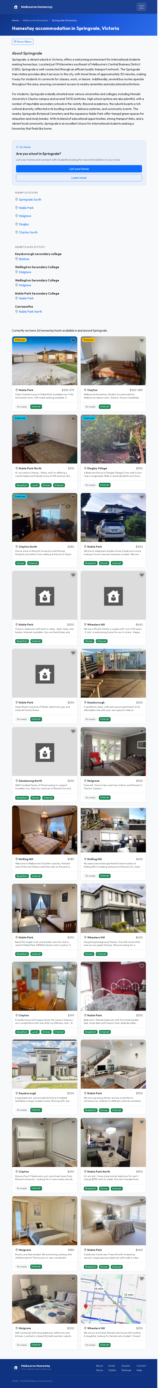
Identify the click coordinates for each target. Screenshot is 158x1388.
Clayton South (28, 232)
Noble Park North (30, 311)
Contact (141, 1365)
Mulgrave (25, 216)
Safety (112, 1370)
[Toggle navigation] (141, 7)
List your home (79, 169)
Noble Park (26, 208)
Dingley (24, 224)
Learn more (79, 178)
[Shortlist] (73, 340)
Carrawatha (24, 306)
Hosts (111, 1365)
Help (139, 1370)
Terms (99, 1370)
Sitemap (126, 1370)
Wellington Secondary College (37, 267)
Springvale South (30, 199)
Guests (126, 1365)
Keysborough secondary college (38, 254)
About (99, 1365)
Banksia (24, 259)
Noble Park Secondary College (37, 293)
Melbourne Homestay (35, 20)
